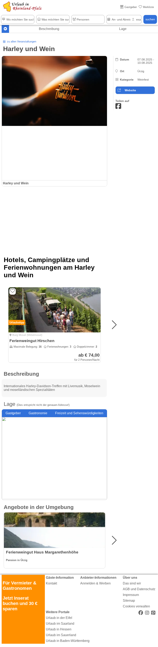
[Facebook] (140, 613)
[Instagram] (147, 613)
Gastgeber (13, 413)
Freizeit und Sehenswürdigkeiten (79, 413)
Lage (123, 29)
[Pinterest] (153, 613)
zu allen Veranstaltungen (20, 41)
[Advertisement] (54, 219)
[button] (114, 324)
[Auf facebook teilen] (118, 106)
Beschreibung (49, 29)
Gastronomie (38, 413)
